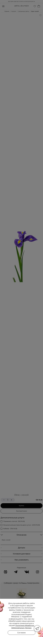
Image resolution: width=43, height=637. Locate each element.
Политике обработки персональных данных (22, 626)
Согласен (21, 633)
